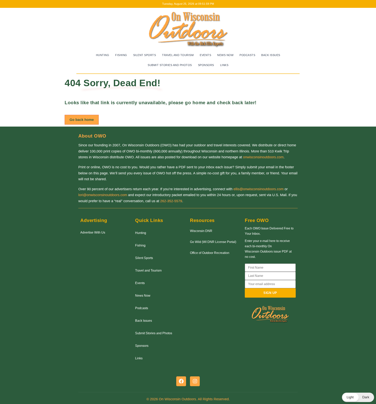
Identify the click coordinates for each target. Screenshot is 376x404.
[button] (358, 397)
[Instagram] (195, 381)
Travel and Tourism (178, 55)
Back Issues (270, 55)
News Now (225, 55)
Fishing (121, 55)
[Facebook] (181, 381)
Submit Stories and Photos (170, 65)
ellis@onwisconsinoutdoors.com (258, 189)
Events (205, 55)
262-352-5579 (171, 201)
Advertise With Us (92, 232)
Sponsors (206, 65)
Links (224, 65)
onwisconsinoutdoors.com (263, 157)
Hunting (102, 55)
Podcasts (247, 55)
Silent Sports (144, 55)
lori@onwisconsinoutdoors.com (102, 195)
